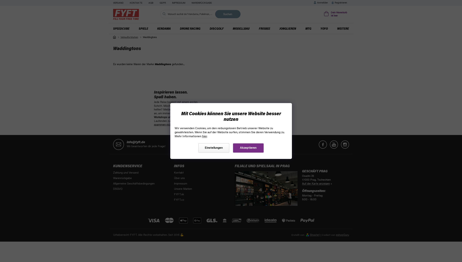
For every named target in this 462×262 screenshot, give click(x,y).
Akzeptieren (248, 148)
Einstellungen (214, 148)
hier (204, 136)
